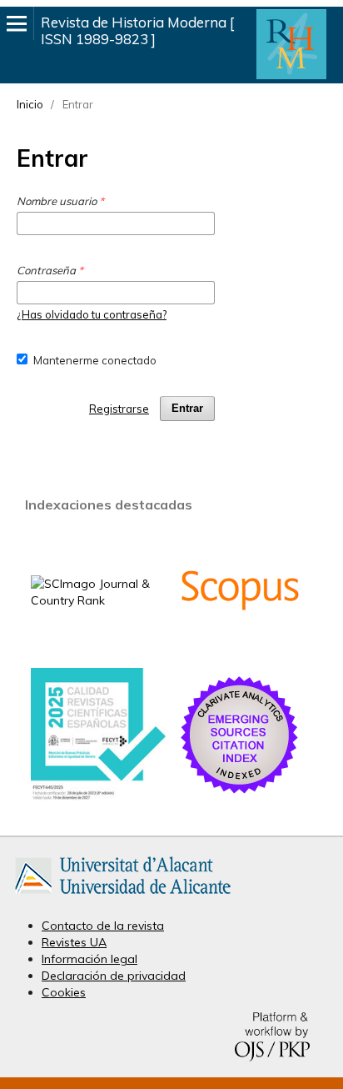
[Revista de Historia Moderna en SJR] (98, 600)
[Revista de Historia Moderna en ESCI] (239, 792)
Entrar (187, 408)
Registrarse (119, 408)
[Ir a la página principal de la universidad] (122, 897)
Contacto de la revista (103, 925)
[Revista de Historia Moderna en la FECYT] (98, 796)
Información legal (89, 958)
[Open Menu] (16, 23)
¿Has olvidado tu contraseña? (92, 314)
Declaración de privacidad (114, 975)
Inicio (30, 104)
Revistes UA (74, 942)
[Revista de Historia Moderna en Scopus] (239, 647)
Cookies (64, 992)
